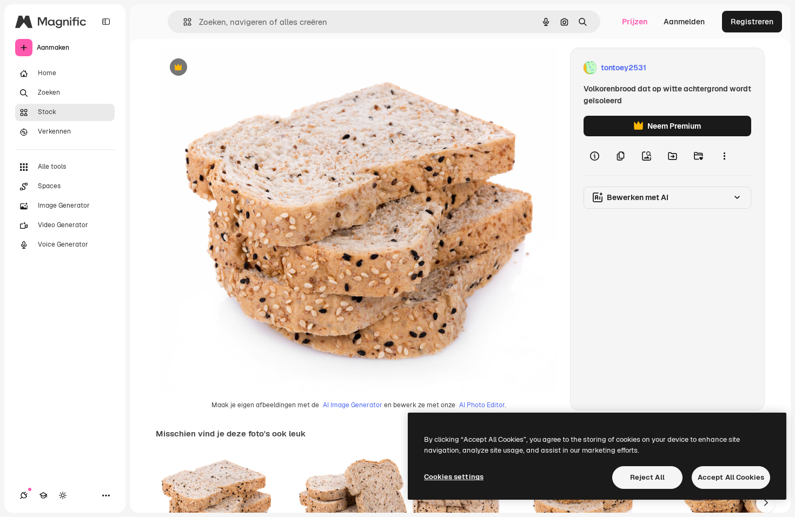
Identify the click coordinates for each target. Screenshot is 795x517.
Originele (230, 68)
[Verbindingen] (23, 495)
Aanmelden (684, 21)
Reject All (647, 477)
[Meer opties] (724, 156)
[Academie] (43, 495)
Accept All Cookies (731, 477)
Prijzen (634, 21)
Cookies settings (453, 476)
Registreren (752, 21)
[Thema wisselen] (62, 495)
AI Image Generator (352, 405)
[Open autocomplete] (183, 22)
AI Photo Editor (482, 405)
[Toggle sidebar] (106, 21)
